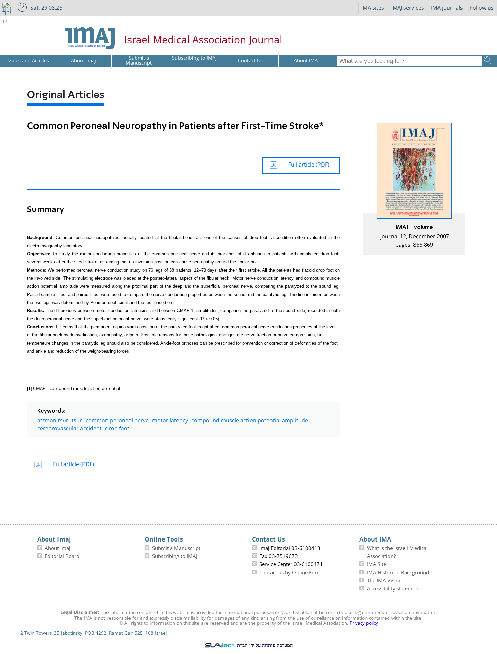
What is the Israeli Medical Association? (397, 551)
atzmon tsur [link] (52, 419)
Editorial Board (62, 555)
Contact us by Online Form (290, 572)
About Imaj (57, 547)
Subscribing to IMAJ (174, 555)
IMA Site (376, 563)
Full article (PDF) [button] (308, 163)
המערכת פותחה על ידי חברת (264, 645)
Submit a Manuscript (176, 547)
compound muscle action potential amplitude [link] (249, 419)
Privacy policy (364, 622)
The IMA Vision (384, 580)
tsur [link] (77, 419)
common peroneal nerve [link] (117, 419)
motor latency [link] (170, 419)
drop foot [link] (117, 427)
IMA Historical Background (398, 572)
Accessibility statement (393, 588)
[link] (414, 189)
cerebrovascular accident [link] (69, 427)
